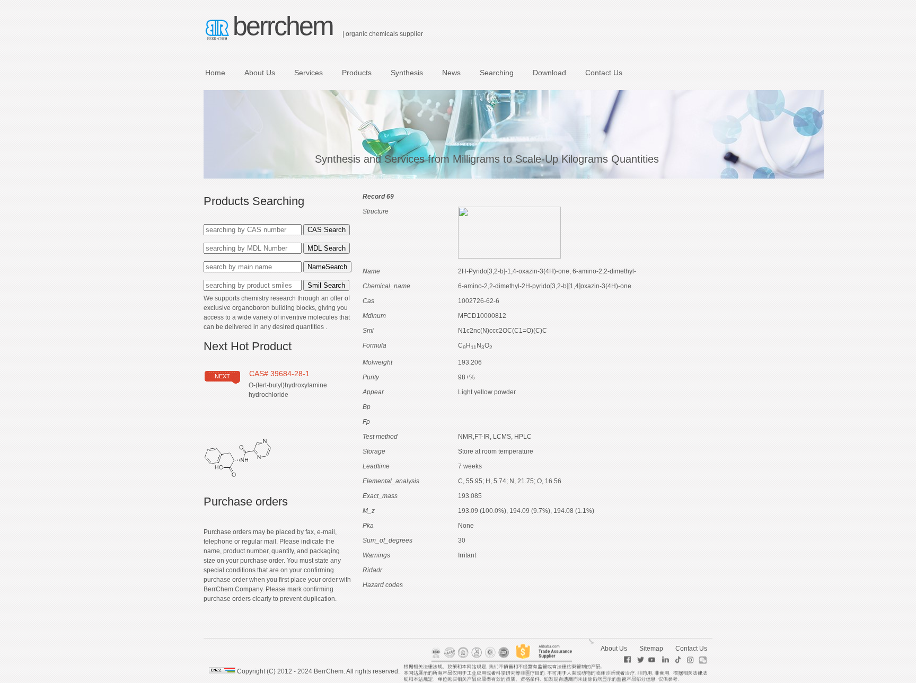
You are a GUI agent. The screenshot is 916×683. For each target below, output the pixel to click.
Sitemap (651, 648)
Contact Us (603, 72)
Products (357, 72)
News (451, 72)
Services (308, 72)
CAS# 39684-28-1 (279, 373)
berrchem (283, 26)
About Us (259, 72)
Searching (497, 72)
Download (549, 72)
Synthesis (407, 72)
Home (215, 72)
